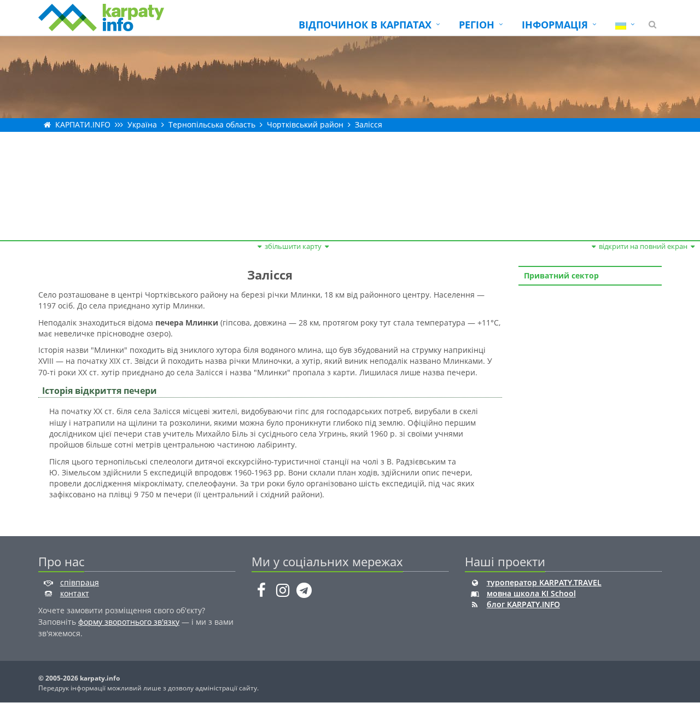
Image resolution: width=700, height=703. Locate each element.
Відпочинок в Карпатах (365, 24)
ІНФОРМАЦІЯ (555, 24)
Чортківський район (305, 124)
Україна (142, 124)
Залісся (368, 124)
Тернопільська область (211, 124)
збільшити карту (293, 246)
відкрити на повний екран (643, 246)
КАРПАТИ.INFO (82, 124)
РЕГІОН (476, 24)
